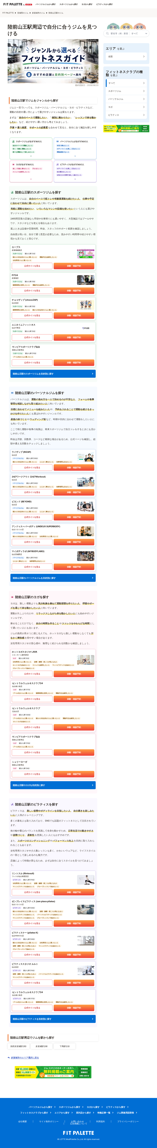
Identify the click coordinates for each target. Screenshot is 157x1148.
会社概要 (22, 1121)
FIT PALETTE (8, 13)
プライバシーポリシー (128, 1121)
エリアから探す (62, 1112)
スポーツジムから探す (68, 4)
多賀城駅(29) (42, 1046)
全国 (110, 56)
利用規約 (100, 1121)
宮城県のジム (22, 13)
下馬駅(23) (65, 1046)
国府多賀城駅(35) (18, 1046)
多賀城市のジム (38, 13)
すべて (112, 83)
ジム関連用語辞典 (125, 1112)
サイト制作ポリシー (49, 1121)
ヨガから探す (87, 4)
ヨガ (110, 107)
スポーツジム (114, 91)
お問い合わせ (77, 1121)
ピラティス (113, 115)
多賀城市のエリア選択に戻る (25, 1058)
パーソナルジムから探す (46, 4)
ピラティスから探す (104, 4)
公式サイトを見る (32, 266)
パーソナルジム (115, 99)
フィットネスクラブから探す (34, 1112)
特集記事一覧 (104, 1112)
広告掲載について (78, 1123)
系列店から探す (83, 1112)
